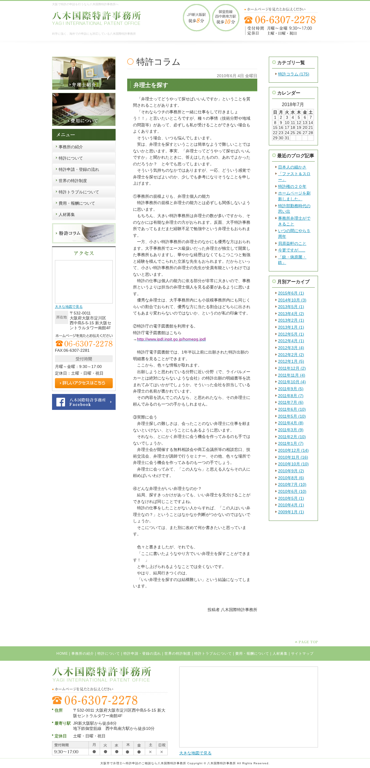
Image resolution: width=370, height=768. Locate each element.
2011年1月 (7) (291, 443)
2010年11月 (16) (293, 457)
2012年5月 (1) (291, 334)
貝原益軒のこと (292, 243)
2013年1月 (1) (291, 327)
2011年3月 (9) (291, 430)
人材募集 (280, 654)
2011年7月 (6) (291, 402)
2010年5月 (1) (291, 498)
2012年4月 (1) (291, 340)
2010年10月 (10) (293, 464)
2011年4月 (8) (291, 423)
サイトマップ (302, 654)
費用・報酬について (252, 654)
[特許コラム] (84, 242)
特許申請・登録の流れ (142, 654)
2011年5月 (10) (292, 416)
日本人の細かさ (292, 167)
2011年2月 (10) (292, 436)
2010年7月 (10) (292, 484)
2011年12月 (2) (292, 368)
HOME (62, 654)
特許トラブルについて (213, 654)
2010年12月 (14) (293, 450)
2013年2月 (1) (291, 320)
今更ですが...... (291, 250)
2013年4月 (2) (291, 313)
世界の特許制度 (177, 654)
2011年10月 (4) (292, 382)
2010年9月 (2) (291, 471)
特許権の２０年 (292, 186)
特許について (108, 654)
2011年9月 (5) (291, 388)
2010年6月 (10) (292, 491)
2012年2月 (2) (291, 354)
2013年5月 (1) (291, 306)
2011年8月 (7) (291, 395)
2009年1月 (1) (291, 512)
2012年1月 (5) (291, 361)
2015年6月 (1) (291, 293)
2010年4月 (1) (291, 505)
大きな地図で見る (69, 307)
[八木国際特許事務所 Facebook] (84, 409)
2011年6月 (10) (292, 409)
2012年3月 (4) (291, 347)
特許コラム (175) (293, 74)
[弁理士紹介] (84, 89)
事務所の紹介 (82, 654)
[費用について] (84, 125)
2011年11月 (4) (291, 375)
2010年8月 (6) (291, 477)
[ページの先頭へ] (306, 642)
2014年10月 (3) (292, 300)
